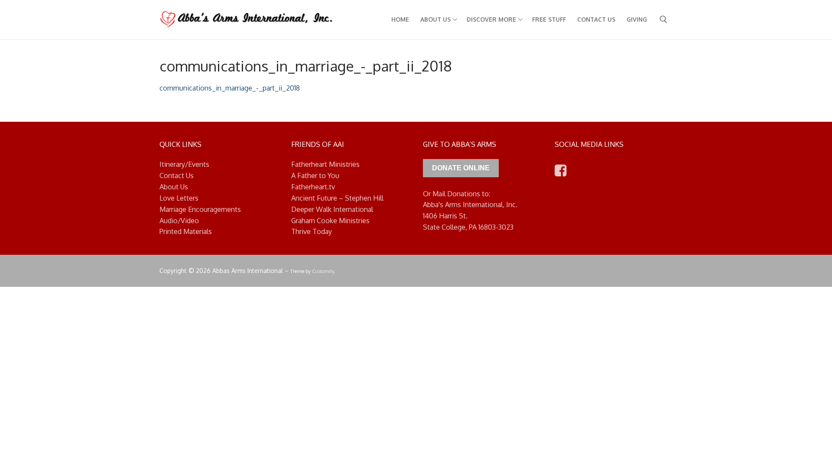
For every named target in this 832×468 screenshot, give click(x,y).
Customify (323, 271)
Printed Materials (185, 231)
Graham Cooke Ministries (330, 220)
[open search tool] (663, 19)
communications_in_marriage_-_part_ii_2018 (229, 88)
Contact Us (176, 175)
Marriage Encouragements (200, 209)
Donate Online (461, 168)
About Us (173, 186)
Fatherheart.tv (313, 186)
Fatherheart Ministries (325, 164)
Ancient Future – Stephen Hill (337, 198)
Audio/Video (179, 220)
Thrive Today (311, 231)
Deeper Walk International (332, 209)
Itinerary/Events (184, 164)
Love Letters (178, 198)
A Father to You (315, 175)
